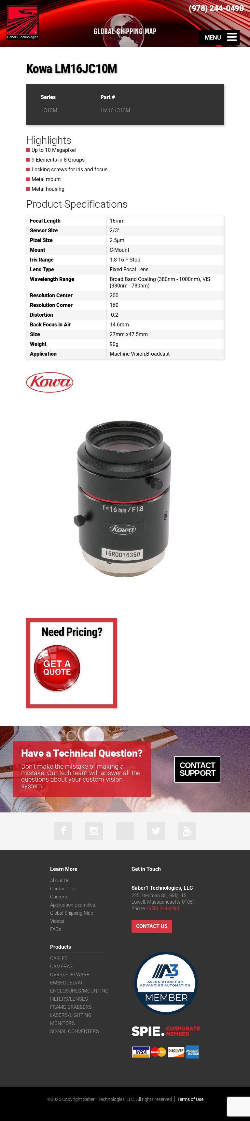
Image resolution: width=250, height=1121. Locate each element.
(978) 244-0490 (163, 908)
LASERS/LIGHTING (70, 1015)
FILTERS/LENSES (69, 999)
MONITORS (62, 1023)
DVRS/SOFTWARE (70, 975)
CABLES (59, 958)
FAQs (55, 929)
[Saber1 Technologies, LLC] (23, 22)
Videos (57, 921)
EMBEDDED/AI (66, 983)
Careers (58, 897)
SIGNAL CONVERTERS (74, 1031)
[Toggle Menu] (219, 37)
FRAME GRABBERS (71, 1007)
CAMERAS (61, 966)
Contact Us (62, 889)
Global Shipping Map (71, 913)
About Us (60, 880)
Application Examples (72, 905)
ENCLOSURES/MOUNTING (79, 991)
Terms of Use (190, 1099)
